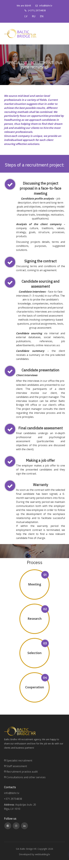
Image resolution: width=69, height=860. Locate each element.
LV (25, 16)
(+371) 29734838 (37, 10)
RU (33, 16)
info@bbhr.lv (45, 5)
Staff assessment (16, 766)
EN (41, 16)
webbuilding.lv (42, 854)
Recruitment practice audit (22, 771)
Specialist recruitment (19, 760)
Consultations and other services (26, 777)
